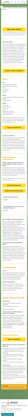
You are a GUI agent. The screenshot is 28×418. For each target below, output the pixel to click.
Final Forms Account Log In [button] (14, 191)
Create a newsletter (7, 414)
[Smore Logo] (6, 2)
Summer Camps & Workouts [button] (14, 71)
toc (2, 7)
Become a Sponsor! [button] (14, 339)
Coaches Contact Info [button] (14, 127)
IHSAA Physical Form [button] (14, 185)
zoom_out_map (24, 310)
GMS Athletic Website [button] (14, 29)
